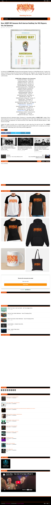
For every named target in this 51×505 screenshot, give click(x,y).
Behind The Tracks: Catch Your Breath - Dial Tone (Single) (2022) (20, 308)
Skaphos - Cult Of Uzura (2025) (10, 443)
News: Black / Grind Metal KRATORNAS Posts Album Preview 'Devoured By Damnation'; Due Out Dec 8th (20, 408)
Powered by (22, 289)
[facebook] (44, 1)
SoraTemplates (8, 503)
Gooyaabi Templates (20, 503)
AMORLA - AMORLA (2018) (9, 449)
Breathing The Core (25, 15)
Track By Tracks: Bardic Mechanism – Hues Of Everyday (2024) (19, 313)
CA (33, 103)
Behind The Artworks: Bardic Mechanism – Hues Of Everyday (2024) (21, 318)
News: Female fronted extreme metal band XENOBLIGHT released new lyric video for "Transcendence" (25, 148)
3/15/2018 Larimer (21, 110)
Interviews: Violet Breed (9, 437)
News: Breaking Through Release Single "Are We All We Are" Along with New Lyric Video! (8, 148)
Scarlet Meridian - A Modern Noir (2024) (15, 324)
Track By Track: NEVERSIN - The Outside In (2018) (12, 402)
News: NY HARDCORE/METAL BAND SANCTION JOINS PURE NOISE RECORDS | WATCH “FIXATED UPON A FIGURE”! (41, 148)
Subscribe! (25, 284)
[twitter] (46, 1)
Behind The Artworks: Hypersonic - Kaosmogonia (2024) (14, 414)
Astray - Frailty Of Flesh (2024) (13, 329)
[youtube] (47, 1)
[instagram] (48, 1)
